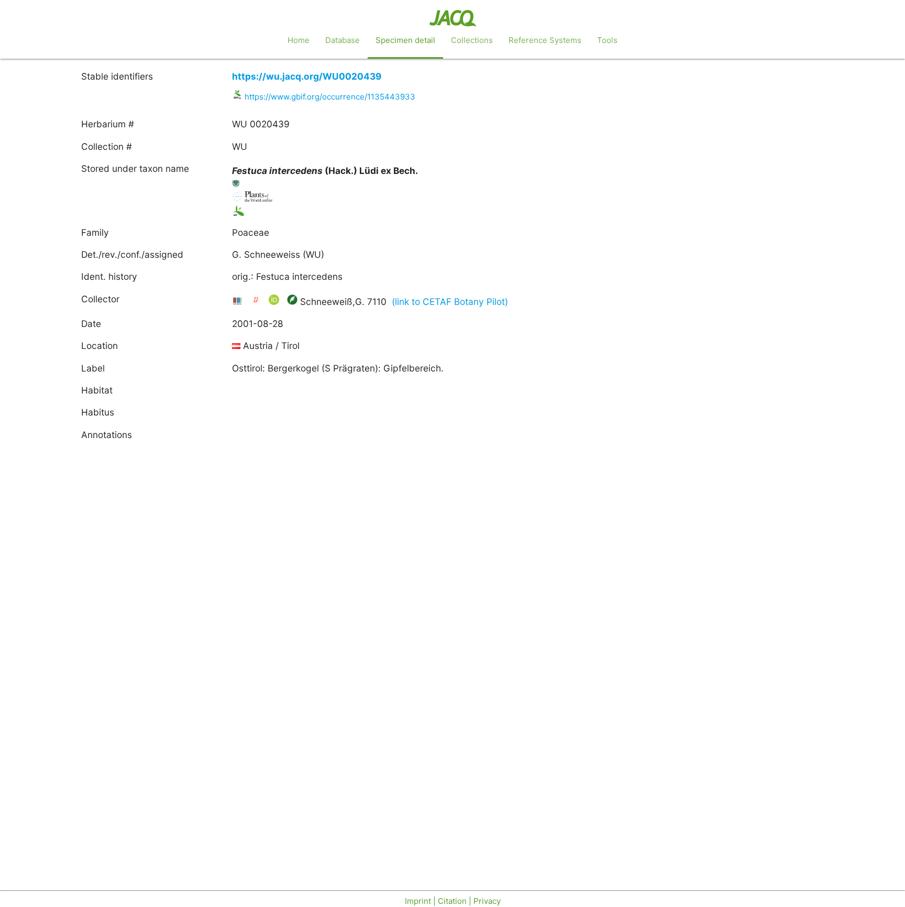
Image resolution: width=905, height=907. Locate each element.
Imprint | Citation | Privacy (453, 901)
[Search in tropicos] (236, 185)
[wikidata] (238, 301)
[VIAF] (256, 301)
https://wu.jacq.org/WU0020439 (306, 76)
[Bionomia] (292, 301)
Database (342, 40)
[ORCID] (275, 301)
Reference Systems (545, 40)
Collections (472, 40)
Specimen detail (405, 40)
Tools (607, 40)
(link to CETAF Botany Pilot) (450, 301)
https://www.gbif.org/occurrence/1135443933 (330, 97)
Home (299, 40)
